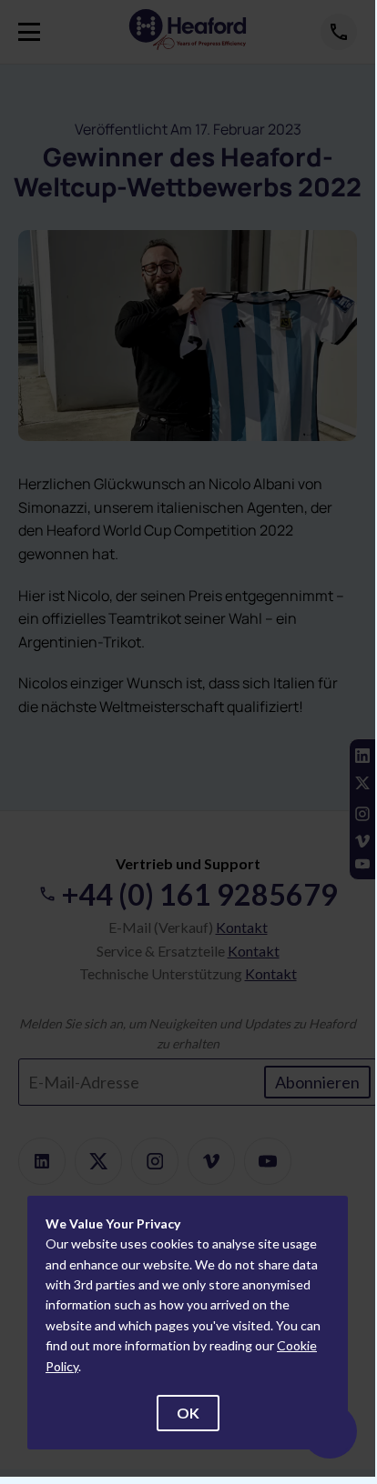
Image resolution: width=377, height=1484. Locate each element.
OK (188, 1412)
